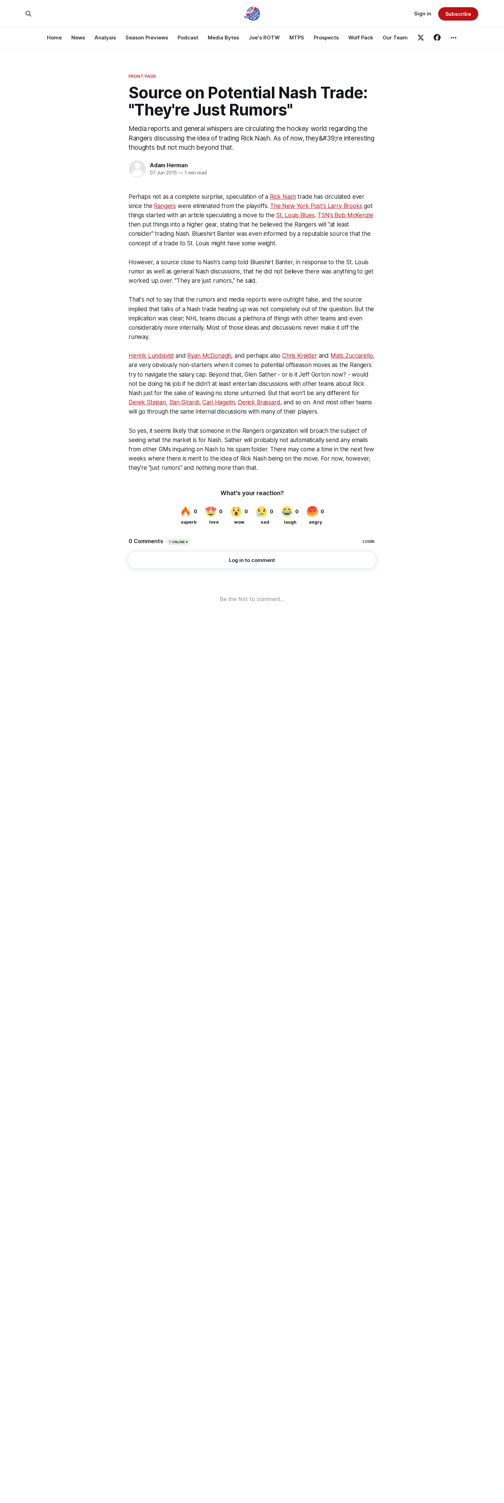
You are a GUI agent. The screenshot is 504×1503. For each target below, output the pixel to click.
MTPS (296, 37)
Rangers (165, 206)
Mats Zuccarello (352, 355)
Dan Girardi (184, 402)
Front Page (142, 76)
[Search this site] (28, 13)
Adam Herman (169, 165)
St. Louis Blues (295, 215)
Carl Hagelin (218, 402)
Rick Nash (283, 196)
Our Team (395, 37)
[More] (453, 37)
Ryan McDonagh (209, 355)
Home (54, 37)
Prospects (326, 37)
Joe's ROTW (264, 37)
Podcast (188, 37)
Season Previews (146, 37)
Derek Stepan (147, 402)
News (78, 37)
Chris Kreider (299, 355)
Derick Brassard (259, 402)
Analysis (105, 37)
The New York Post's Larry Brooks (316, 206)
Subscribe (458, 14)
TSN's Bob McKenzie (345, 215)
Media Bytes (223, 37)
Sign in (422, 13)
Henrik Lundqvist (151, 355)
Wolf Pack (360, 37)
